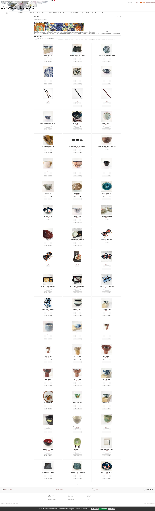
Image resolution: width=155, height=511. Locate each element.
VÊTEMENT (41, 12)
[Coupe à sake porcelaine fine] (77, 425)
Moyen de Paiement (51, 495)
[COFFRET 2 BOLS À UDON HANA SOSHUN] (77, 238)
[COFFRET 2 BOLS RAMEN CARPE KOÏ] (107, 238)
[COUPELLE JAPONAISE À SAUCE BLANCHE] (107, 448)
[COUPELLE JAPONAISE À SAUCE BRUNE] (47, 471)
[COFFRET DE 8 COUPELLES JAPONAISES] (48, 308)
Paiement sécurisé (8, 489)
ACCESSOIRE (20, 12)
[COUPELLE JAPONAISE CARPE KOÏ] (107, 471)
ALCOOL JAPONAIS (53, 12)
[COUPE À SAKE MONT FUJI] (107, 401)
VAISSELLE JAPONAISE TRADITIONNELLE (47, 17)
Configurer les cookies (90, 502)
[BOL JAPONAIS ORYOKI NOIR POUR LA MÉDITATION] (77, 145)
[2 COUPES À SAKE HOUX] (48, 54)
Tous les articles (36, 17)
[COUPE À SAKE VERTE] (107, 425)
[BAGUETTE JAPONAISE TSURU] (77, 99)
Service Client (98, 489)
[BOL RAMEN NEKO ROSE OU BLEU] (107, 215)
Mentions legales (70, 496)
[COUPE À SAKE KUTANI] (48, 401)
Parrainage (88, 496)
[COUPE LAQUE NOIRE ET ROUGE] (48, 448)
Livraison (49, 496)
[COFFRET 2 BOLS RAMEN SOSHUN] (77, 262)
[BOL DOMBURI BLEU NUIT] (77, 122)
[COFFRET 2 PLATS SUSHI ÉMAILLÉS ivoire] (48, 285)
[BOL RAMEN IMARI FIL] (77, 215)
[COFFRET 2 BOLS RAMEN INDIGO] (48, 262)
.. (87, 500)
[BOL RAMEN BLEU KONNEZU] (107, 192)
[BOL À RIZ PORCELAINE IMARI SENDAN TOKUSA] (48, 122)
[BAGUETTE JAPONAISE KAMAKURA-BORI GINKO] (48, 99)
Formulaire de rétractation (52, 499)
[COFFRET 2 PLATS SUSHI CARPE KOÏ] (107, 262)
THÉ (46, 12)
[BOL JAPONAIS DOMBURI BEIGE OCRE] (48, 145)
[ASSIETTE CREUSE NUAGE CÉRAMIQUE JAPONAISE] (107, 54)
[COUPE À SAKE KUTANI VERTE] (77, 401)
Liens (88, 499)
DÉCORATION (31, 12)
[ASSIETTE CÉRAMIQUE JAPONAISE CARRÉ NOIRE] (77, 54)
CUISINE (59, 12)
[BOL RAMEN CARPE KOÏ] (48, 215)
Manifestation (89, 495)
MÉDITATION (65, 12)
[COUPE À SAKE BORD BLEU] (77, 308)
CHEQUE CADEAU (85, 12)
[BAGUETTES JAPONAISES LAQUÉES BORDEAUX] (107, 99)
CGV (68, 495)
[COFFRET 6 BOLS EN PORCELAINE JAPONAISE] (107, 285)
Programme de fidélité (71, 499)
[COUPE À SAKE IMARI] (107, 378)
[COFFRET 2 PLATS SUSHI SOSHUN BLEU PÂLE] (77, 285)
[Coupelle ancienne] (77, 448)
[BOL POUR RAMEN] (77, 192)
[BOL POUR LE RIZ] (47, 192)
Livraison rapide (59, 489)
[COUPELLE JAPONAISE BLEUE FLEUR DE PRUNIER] (77, 471)
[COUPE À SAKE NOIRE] (48, 425)
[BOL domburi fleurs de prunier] (107, 122)
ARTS (37, 12)
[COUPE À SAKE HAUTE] (48, 355)
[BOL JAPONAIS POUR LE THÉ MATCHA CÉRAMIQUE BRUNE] (107, 145)
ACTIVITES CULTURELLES (75, 12)
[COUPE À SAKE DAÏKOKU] (107, 308)
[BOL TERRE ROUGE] (48, 238)
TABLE (26, 12)
